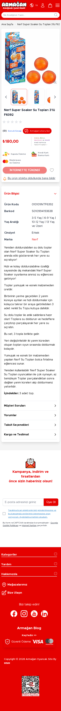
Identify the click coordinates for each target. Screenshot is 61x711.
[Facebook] (14, 613)
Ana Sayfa (7, 24)
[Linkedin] (44, 613)
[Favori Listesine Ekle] (51, 170)
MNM (7, 663)
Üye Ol (51, 502)
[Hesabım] (42, 5)
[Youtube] (34, 613)
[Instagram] (24, 613)
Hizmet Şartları (29, 525)
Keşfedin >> (29, 635)
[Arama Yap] (56, 15)
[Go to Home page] (14, 5)
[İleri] (55, 97)
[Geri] (6, 97)
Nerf (35, 239)
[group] (13, 122)
